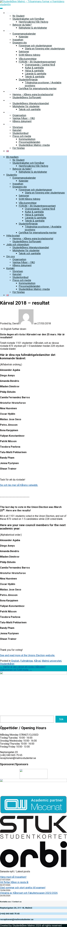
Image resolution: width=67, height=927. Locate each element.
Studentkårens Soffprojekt (26, 97)
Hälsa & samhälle (34, 70)
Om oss (10, 112)
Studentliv (11, 30)
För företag (18, 148)
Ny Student (18, 15)
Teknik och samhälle (30, 109)
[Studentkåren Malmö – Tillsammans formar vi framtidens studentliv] (33, 4)
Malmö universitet (51, 660)
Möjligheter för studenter (26, 106)
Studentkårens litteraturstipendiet (30, 103)
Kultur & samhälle (34, 67)
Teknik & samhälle (35, 76)
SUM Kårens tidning (29, 54)
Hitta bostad (13, 91)
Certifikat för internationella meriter (38, 88)
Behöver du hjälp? (22, 24)
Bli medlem (12, 12)
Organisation (19, 115)
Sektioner (24, 51)
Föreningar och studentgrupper (35, 45)
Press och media (21, 136)
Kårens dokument (21, 121)
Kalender (23, 36)
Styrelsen (17, 127)
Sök (61, 719)
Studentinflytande (28, 79)
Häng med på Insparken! (13, 876)
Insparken (17, 39)
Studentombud (20, 133)
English (15, 660)
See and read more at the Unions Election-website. (27, 655)
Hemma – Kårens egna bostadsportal (32, 94)
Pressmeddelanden (29, 142)
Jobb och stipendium (17, 100)
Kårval (37, 660)
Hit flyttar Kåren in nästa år (14, 882)
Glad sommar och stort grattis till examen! (22, 887)
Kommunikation (27, 139)
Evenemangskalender (24, 33)
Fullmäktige (26, 660)
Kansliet (16, 130)
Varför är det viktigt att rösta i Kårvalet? (23, 666)
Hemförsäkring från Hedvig (33, 21)
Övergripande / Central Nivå (40, 64)
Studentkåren (7, 663)
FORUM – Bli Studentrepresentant (37, 61)
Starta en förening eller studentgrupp (45, 48)
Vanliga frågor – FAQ (23, 118)
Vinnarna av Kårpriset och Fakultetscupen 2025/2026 (29, 892)
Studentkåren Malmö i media (34, 145)
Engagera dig (19, 42)
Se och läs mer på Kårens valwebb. (19, 485)
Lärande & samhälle (35, 73)
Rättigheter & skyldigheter (33, 27)
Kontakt (10, 124)
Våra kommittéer (28, 58)
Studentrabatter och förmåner (28, 18)
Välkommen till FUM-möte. (16, 669)
